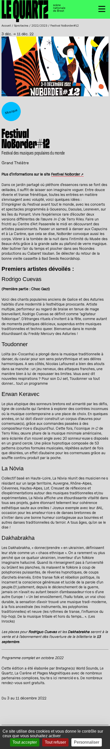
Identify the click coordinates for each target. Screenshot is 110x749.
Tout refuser (55, 742)
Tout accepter (25, 742)
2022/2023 (39, 25)
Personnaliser (86, 742)
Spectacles (21, 25)
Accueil (6, 25)
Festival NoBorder (65, 174)
